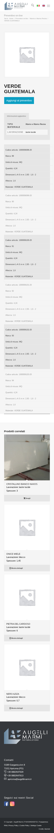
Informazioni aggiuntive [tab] (16, 116)
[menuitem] (31, 6)
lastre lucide (31, 132)
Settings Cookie (36, 825)
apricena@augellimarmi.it (19, 779)
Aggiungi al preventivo (19, 100)
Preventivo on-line (13, 15)
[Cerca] (31, 6)
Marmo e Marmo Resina (36, 124)
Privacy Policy (13, 825)
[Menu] (48, 5)
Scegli (27, 498)
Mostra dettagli (17, 568)
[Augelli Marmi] (22, 6)
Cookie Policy (24, 825)
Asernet (47, 829)
